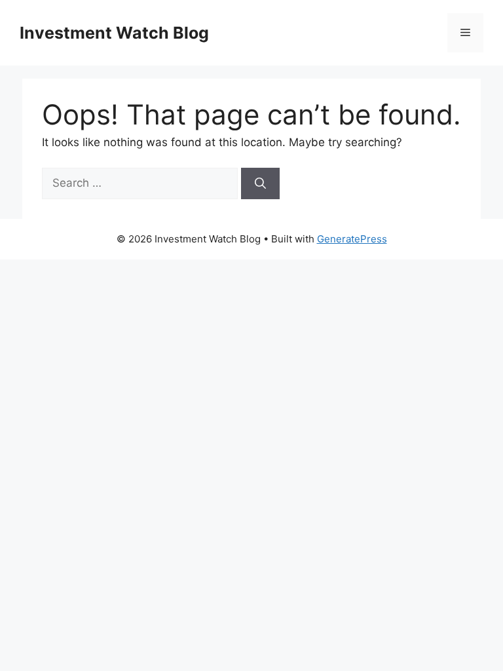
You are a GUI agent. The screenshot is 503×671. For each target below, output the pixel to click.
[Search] (260, 183)
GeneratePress (352, 239)
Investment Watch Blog (114, 33)
